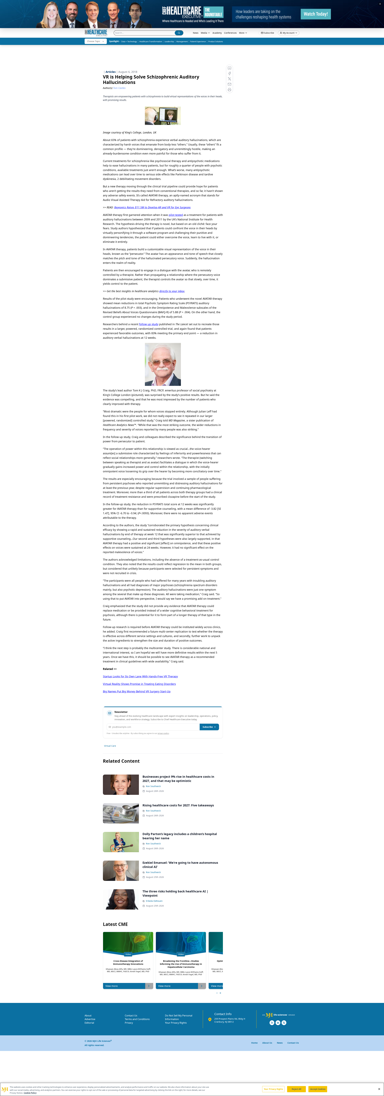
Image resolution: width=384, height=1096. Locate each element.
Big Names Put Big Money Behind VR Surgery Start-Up (137, 691)
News (195, 32)
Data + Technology (129, 41)
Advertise (90, 1019)
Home (254, 1042)
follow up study (148, 324)
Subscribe (208, 726)
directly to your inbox (171, 291)
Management (182, 41)
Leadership (169, 41)
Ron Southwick (153, 786)
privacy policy (163, 733)
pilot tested (176, 215)
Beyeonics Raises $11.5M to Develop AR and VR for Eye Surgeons (152, 207)
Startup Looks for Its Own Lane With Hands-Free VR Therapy (140, 676)
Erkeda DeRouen (154, 900)
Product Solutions (215, 41)
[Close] (379, 1089)
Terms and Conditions (137, 1019)
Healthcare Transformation (150, 41)
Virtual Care (110, 745)
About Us (267, 1042)
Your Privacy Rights (176, 1022)
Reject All (296, 1089)
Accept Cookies (317, 1089)
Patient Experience (198, 41)
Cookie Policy (30, 1092)
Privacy (129, 1022)
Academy (217, 32)
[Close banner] (380, 4)
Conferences (230, 32)
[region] (192, 1089)
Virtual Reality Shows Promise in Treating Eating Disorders (139, 684)
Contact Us (131, 1015)
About (88, 1015)
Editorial (89, 1022)
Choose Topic (93, 41)
